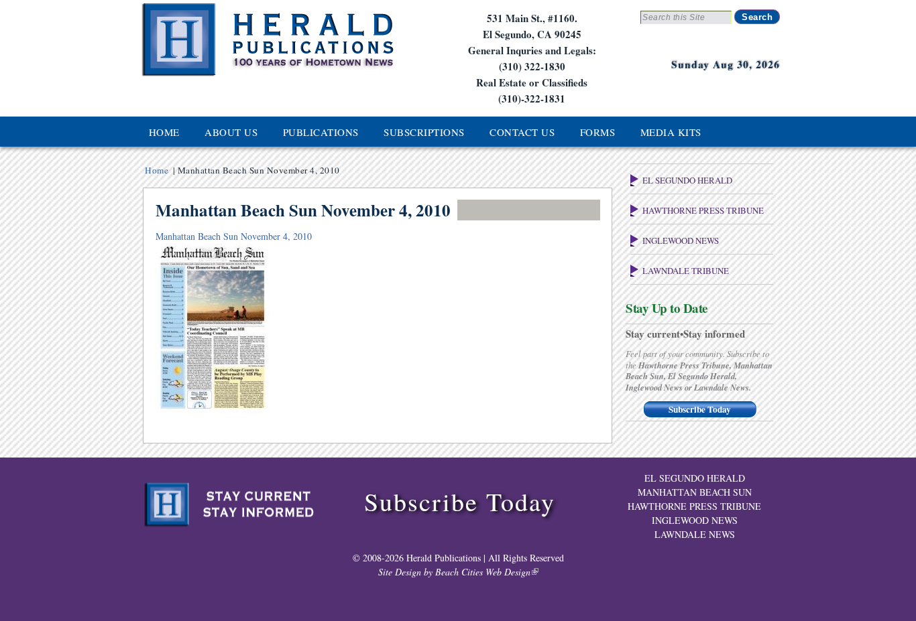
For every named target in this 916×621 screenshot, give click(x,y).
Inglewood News (680, 240)
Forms (598, 132)
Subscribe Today (700, 409)
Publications (321, 132)
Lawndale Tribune (685, 271)
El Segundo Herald (687, 180)
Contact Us (522, 132)
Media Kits (670, 132)
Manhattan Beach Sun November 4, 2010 (234, 236)
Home (164, 132)
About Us (231, 132)
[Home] (267, 74)
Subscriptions (424, 132)
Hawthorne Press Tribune (703, 210)
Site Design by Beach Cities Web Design (454, 571)
